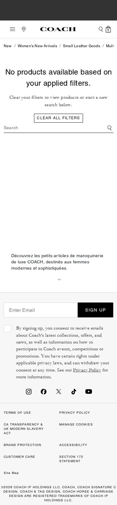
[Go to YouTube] (88, 391)
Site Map (11, 473)
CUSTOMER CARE (19, 457)
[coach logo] (58, 29)
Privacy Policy (87, 370)
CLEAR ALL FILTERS (58, 118)
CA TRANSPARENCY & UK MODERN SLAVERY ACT (24, 428)
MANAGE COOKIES (76, 424)
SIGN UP (95, 309)
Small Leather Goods (81, 46)
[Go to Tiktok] (73, 391)
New (8, 46)
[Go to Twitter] (58, 391)
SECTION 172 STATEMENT (71, 459)
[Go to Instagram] (28, 391)
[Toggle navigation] (10, 29)
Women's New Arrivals (37, 46)
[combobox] (58, 128)
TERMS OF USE (17, 413)
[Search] (101, 29)
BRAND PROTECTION (22, 445)
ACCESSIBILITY (73, 445)
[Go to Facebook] (43, 391)
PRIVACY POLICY (74, 413)
